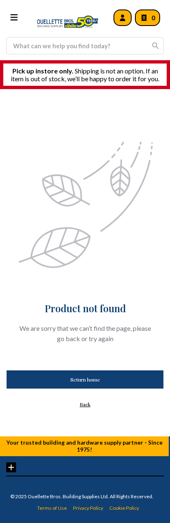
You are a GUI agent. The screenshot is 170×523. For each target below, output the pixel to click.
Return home (85, 379)
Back (85, 404)
